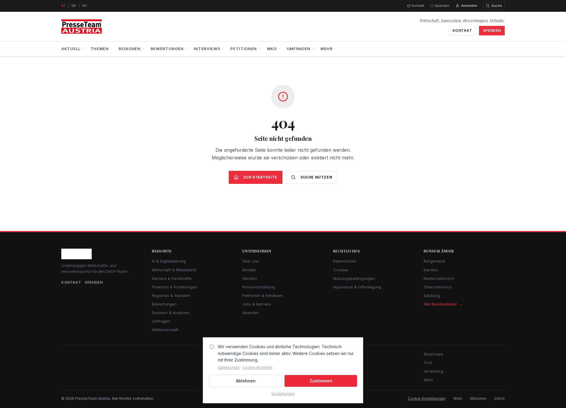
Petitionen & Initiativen (262, 295)
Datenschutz (344, 261)
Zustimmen (321, 380)
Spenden (442, 6)
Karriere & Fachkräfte (172, 278)
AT (63, 6)
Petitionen (243, 48)
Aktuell (70, 48)
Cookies (340, 269)
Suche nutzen (316, 177)
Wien (428, 379)
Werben (249, 278)
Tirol (428, 362)
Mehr (326, 48)
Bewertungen (167, 48)
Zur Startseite (260, 177)
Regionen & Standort (171, 295)
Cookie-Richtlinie (257, 367)
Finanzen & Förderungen (174, 287)
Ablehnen (246, 380)
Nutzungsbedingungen (354, 278)
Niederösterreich (439, 278)
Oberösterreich (438, 287)
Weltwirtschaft (165, 329)
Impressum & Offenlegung (357, 287)
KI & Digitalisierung (169, 261)
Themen (100, 48)
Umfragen (298, 48)
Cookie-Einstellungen (426, 398)
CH (84, 6)
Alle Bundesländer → (443, 304)
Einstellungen (283, 394)
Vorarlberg (433, 371)
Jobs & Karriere (256, 304)
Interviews (207, 48)
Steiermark (433, 354)
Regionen (129, 48)
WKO (272, 48)
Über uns (250, 261)
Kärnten (431, 269)
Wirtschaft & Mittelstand (174, 269)
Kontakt (418, 6)
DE (74, 6)
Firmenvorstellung (258, 287)
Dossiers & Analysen (171, 312)
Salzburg (432, 295)
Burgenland (434, 261)
